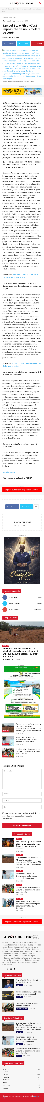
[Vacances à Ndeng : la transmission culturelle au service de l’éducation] (8, 741)
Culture (19, 839)
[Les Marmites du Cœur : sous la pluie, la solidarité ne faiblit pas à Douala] (8, 752)
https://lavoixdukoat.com (22, 526)
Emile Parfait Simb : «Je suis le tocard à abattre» (28, 981)
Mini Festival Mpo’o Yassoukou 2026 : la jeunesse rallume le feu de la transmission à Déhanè (28, 845)
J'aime (40, 597)
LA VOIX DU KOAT (12, 38)
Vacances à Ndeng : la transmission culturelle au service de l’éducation (26, 739)
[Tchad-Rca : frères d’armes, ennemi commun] (8, 1007)
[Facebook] (4, 969)
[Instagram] (7, 969)
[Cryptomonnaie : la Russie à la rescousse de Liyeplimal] (8, 995)
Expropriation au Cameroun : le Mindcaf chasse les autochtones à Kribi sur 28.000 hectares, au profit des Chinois (20, 652)
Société (5, 756)
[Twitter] (11, 969)
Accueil (4, 9)
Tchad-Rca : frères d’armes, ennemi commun (27, 1004)
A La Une (6, 645)
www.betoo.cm (8, 472)
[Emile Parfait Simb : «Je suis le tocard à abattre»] (8, 983)
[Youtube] (14, 969)
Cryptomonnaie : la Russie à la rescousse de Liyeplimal (28, 993)
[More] (36, 506)
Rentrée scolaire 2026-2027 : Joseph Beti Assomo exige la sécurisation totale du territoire (28, 904)
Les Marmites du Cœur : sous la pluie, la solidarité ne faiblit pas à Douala (28, 751)
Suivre (39, 603)
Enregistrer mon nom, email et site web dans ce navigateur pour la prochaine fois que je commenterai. (21, 816)
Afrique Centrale (22, 1008)
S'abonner (38, 609)
